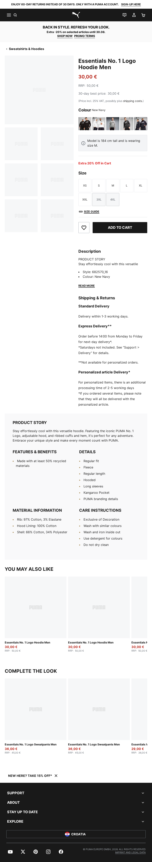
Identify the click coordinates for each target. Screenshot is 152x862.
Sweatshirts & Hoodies (26, 49)
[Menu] (9, 15)
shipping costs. (133, 101)
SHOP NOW (65, 36)
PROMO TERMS (84, 36)
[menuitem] (10, 852)
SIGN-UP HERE (131, 4)
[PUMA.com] (76, 15)
